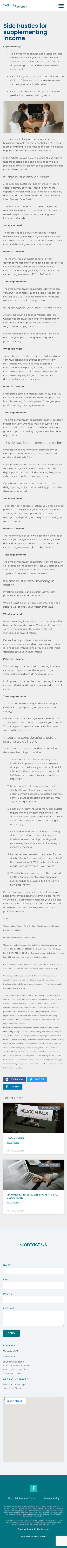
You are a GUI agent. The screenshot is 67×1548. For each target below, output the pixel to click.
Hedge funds (15, 1138)
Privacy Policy (51, 1498)
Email (7, 1279)
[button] (61, 5)
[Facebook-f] (33, 1488)
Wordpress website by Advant (33, 1536)
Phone (7, 1294)
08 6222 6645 (11, 1350)
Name (6, 1265)
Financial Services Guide (21, 1498)
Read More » (14, 1143)
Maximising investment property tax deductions (32, 1196)
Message (9, 1308)
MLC (14, 918)
